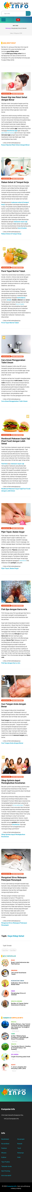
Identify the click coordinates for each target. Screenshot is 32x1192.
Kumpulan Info (12, 1186)
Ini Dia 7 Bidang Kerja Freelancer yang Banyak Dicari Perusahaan (19, 1037)
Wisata (3, 1153)
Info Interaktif (6, 1175)
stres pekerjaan (18, 805)
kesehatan (22, 560)
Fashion (4, 1148)
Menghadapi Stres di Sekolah (16, 28)
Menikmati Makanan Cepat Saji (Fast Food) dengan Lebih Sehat (15, 441)
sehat (13, 1064)
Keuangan (20, 1139)
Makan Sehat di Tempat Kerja (15, 182)
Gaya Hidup (5, 950)
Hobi (18, 1157)
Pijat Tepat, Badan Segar (13, 531)
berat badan (22, 228)
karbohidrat (21, 297)
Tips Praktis (5, 1162)
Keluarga (20, 1153)
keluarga (14, 1054)
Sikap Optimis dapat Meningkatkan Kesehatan (13, 781)
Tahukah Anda (6, 1166)
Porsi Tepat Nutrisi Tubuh (13, 271)
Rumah (19, 1144)
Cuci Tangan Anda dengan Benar (13, 705)
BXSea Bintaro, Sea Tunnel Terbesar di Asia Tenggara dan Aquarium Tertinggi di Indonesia (20, 1026)
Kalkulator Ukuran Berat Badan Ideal (19, 983)
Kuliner (3, 1157)
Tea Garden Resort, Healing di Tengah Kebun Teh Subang (20, 1047)
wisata (13, 1022)
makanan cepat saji (20, 221)
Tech (19, 1148)
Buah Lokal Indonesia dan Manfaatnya (20, 963)
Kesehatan (6, 93)
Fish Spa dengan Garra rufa (14, 609)
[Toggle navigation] (3, 19)
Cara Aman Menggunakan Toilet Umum (13, 361)
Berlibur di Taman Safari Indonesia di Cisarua (19, 1004)
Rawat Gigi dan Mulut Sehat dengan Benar (14, 98)
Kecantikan (5, 1144)
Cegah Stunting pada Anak (20, 1056)
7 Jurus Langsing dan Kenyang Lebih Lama (18, 1067)
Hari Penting (5, 1171)
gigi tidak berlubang (7, 133)
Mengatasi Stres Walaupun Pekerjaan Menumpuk (13, 878)
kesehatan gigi (12, 130)
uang (13, 1033)
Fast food (4, 463)
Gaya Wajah (13, 950)
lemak (9, 300)
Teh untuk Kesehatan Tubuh (18, 973)
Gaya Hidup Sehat (9, 43)
